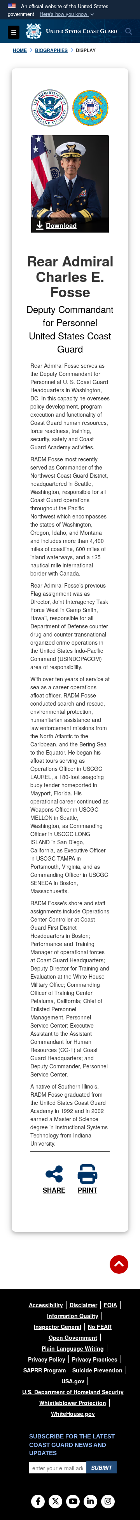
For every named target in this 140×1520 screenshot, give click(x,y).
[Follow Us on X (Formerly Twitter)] (55, 1502)
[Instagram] (108, 1502)
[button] (68, 14)
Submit (101, 1467)
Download (61, 225)
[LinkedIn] (90, 1502)
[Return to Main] (119, 1269)
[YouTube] (73, 1502)
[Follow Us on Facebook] (38, 1502)
